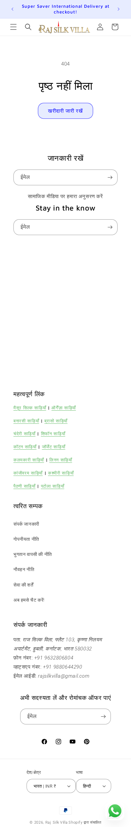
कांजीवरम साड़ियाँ (28, 473)
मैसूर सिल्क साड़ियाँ (29, 407)
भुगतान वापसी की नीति (32, 554)
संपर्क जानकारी (26, 524)
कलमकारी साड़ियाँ (28, 459)
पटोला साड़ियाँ (52, 486)
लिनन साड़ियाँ (60, 459)
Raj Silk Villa (56, 822)
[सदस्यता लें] (109, 177)
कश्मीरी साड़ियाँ (61, 473)
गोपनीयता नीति (26, 539)
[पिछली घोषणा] (12, 9)
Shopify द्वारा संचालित (85, 822)
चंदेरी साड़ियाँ (24, 433)
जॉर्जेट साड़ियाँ (54, 446)
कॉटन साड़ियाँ (25, 446)
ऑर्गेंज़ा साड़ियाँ (63, 407)
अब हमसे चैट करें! (29, 600)
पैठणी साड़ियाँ (24, 486)
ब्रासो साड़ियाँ (56, 420)
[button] (13, 27)
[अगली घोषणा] (118, 9)
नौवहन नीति (23, 569)
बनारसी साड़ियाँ (26, 420)
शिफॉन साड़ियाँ (53, 433)
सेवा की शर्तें (23, 585)
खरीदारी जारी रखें (65, 111)
